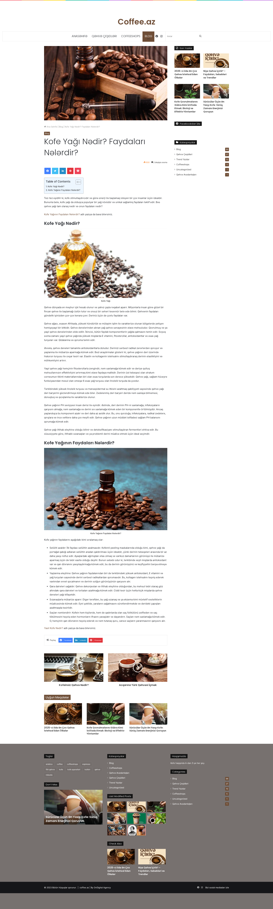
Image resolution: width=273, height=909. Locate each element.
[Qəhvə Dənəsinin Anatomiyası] (156, 818)
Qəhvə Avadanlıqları (186, 174)
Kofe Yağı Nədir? (56, 186)
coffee (60, 764)
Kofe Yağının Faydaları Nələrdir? (64, 190)
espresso (86, 764)
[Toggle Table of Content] (76, 182)
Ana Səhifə (51, 126)
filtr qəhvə (50, 769)
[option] (73, 807)
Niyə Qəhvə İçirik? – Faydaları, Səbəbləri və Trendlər (215, 74)
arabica (49, 764)
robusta (49, 775)
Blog (148, 36)
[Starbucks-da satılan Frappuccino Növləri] (136, 818)
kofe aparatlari (73, 769)
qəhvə (97, 769)
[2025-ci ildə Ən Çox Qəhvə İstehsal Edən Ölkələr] (63, 713)
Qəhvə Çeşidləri (104, 36)
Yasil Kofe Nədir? (53, 628)
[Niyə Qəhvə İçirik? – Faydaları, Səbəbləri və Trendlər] (216, 60)
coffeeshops (72, 764)
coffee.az (84, 887)
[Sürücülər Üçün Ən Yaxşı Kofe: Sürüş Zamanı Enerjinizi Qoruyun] (148, 713)
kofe (61, 769)
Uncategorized (183, 169)
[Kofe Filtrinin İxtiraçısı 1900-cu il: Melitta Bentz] (136, 830)
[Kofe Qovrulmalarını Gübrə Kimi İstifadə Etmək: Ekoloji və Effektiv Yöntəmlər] (106, 713)
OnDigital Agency (102, 887)
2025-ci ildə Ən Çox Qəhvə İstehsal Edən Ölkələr (59, 729)
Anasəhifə (79, 36)
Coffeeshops (130, 36)
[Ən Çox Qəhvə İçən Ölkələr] (116, 830)
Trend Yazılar (182, 159)
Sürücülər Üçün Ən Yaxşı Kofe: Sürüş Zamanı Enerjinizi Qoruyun (147, 729)
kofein (87, 769)
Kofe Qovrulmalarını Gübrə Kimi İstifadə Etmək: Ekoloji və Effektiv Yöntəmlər (105, 730)
